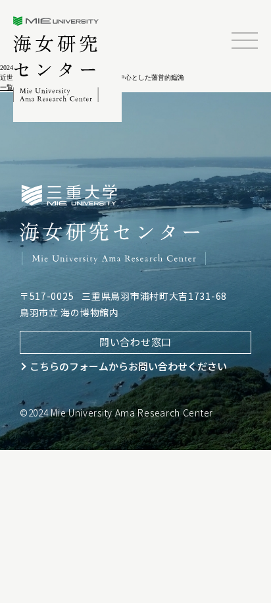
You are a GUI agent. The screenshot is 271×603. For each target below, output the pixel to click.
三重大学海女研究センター (57, 59)
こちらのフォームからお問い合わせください (128, 366)
